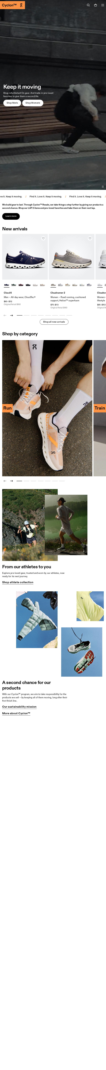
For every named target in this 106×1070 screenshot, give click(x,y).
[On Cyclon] (26, 5)
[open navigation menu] (102, 5)
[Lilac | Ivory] (53, 285)
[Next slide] (11, 315)
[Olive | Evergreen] (14, 285)
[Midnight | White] (6, 285)
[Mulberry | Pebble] (21, 285)
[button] (12, 103)
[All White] (100, 285)
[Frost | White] (60, 285)
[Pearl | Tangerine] (67, 285)
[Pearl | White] (42, 285)
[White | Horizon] (82, 285)
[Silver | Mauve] (75, 285)
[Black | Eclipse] (28, 285)
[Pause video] (103, 187)
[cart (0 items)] (95, 5)
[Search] (88, 5)
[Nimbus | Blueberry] (89, 285)
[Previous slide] (5, 481)
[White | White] (35, 285)
